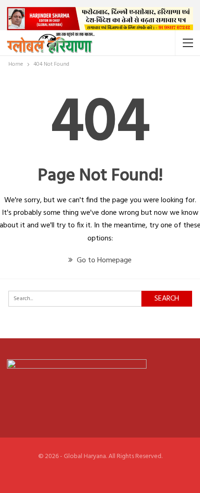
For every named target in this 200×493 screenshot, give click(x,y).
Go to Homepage (103, 260)
